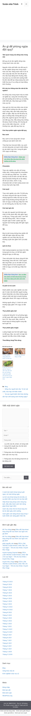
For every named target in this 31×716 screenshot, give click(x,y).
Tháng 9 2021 (7, 635)
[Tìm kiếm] (26, 478)
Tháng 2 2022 (7, 623)
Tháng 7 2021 (7, 640)
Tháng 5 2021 (7, 646)
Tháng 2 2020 (7, 651)
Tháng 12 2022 (7, 607)
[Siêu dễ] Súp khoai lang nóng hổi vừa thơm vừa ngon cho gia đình (15, 532)
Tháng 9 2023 (7, 584)
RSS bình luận (7, 693)
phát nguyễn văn (8, 543)
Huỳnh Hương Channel (10, 552)
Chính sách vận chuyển (21, 713)
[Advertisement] (15, 24)
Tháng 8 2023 (7, 587)
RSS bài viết (6, 690)
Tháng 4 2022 (7, 618)
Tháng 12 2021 (7, 629)
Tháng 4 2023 (7, 598)
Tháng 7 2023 (7, 590)
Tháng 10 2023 (7, 581)
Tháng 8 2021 (7, 637)
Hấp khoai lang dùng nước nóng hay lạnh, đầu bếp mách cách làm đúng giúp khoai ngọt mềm (14, 504)
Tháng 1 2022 (7, 626)
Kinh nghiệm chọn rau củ (10, 673)
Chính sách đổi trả (9, 713)
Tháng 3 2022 (7, 621)
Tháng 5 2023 (7, 595)
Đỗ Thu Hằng (6, 529)
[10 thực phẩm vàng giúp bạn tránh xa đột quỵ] (7, 351)
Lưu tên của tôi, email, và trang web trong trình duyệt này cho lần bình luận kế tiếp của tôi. (16, 446)
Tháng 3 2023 (7, 601)
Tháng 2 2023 (7, 604)
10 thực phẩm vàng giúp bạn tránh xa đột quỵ (6, 356)
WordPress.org (7, 695)
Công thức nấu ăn (8, 671)
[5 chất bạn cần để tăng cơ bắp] (20, 351)
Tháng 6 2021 (7, 643)
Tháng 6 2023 (7, 593)
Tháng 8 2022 (7, 612)
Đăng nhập (6, 687)
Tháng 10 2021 (7, 632)
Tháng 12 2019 (7, 654)
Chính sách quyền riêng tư (23, 710)
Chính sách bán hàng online (7, 710)
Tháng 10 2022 (7, 609)
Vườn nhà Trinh (10, 4)
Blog (6, 386)
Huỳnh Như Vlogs (8, 562)
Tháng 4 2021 (7, 649)
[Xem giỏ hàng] (21, 4)
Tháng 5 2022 (7, 615)
